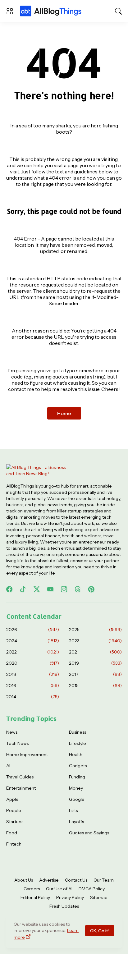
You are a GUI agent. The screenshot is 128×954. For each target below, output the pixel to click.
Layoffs (76, 821)
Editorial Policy (35, 897)
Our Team (104, 880)
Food (11, 833)
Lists (73, 810)
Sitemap (98, 897)
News (11, 732)
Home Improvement (27, 754)
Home (64, 413)
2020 (32, 663)
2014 (32, 696)
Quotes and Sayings (89, 833)
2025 (95, 629)
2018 (32, 674)
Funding (77, 777)
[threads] (78, 589)
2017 (95, 674)
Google (77, 799)
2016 (32, 685)
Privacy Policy (70, 897)
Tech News (17, 743)
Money (76, 788)
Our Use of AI (59, 889)
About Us (23, 880)
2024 (32, 641)
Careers (32, 889)
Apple (12, 799)
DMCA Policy (92, 889)
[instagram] (64, 589)
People (13, 810)
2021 (95, 652)
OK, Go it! (99, 930)
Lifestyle (77, 743)
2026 (32, 629)
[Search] (118, 11)
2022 (32, 652)
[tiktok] (23, 589)
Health (75, 754)
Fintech (13, 844)
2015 (95, 685)
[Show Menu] (9, 11)
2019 (95, 663)
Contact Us (76, 880)
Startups (14, 821)
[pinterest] (91, 589)
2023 (95, 641)
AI (8, 765)
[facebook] (9, 589)
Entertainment (21, 788)
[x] (37, 589)
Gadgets (78, 765)
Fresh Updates (64, 906)
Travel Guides (20, 777)
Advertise (49, 880)
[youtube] (50, 589)
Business (77, 732)
